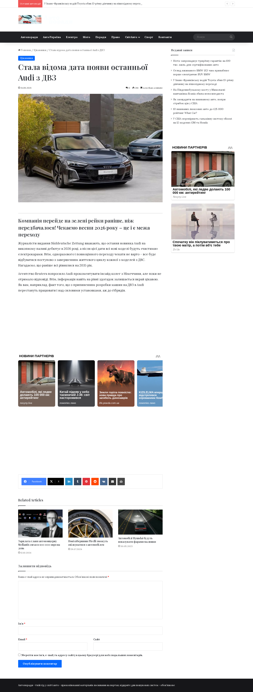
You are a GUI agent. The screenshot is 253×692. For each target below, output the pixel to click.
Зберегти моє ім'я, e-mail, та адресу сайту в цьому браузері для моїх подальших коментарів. (82, 655)
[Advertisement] (90, 322)
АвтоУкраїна (52, 37)
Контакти (165, 37)
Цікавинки (40, 50)
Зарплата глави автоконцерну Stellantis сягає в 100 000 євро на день (39, 544)
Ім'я (21, 623)
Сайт (96, 639)
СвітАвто (131, 37)
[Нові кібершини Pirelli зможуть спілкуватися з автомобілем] (90, 524)
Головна (25, 50)
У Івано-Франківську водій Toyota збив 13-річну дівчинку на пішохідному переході (94, 3)
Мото (86, 37)
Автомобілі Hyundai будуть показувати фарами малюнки (137, 539)
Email (22, 639)
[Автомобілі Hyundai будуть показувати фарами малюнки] (140, 522)
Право (115, 37)
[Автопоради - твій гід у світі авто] (46, 19)
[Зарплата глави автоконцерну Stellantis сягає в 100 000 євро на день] (40, 524)
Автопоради (29, 37)
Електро (72, 37)
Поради (100, 37)
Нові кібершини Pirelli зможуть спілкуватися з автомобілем (88, 542)
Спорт (148, 37)
